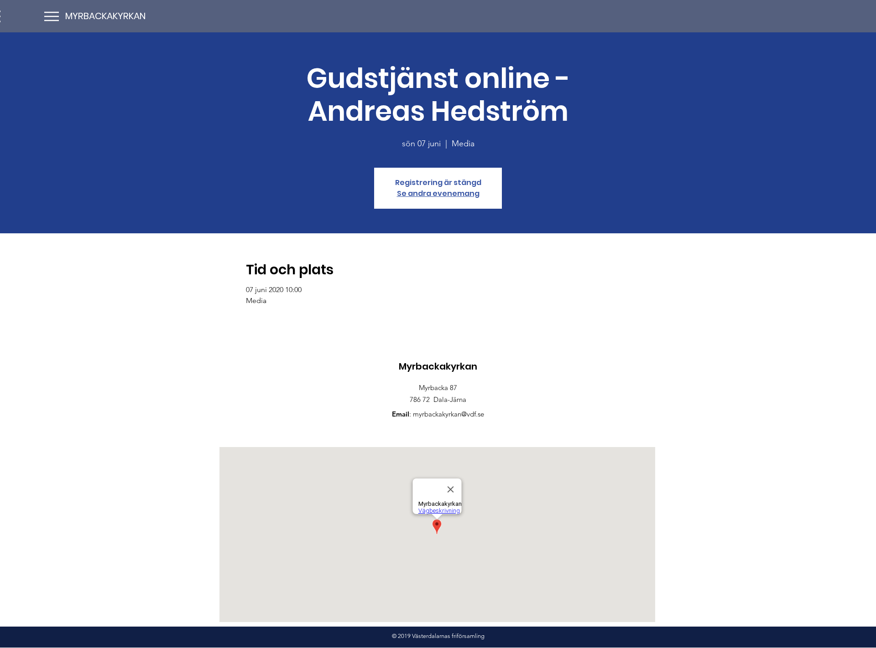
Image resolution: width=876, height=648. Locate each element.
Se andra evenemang (438, 193)
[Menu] (51, 16)
